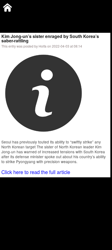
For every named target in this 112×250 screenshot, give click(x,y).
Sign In (57, 17)
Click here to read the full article (35, 171)
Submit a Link (12, 17)
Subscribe (37, 17)
